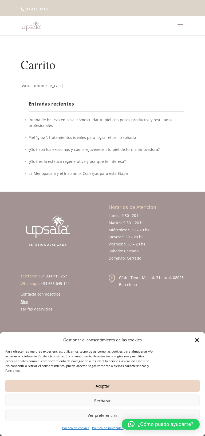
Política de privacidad (108, 428)
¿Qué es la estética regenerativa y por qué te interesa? (77, 161)
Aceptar (102, 386)
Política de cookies (75, 428)
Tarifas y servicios (36, 309)
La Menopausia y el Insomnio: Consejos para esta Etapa (78, 173)
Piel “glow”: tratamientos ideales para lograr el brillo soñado (82, 137)
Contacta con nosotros (40, 294)
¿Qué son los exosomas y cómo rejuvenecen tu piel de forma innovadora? (94, 149)
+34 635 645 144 (55, 283)
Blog (24, 301)
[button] (197, 340)
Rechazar (102, 400)
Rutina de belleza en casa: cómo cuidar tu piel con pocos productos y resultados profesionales (100, 122)
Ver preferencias (102, 415)
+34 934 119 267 (52, 275)
